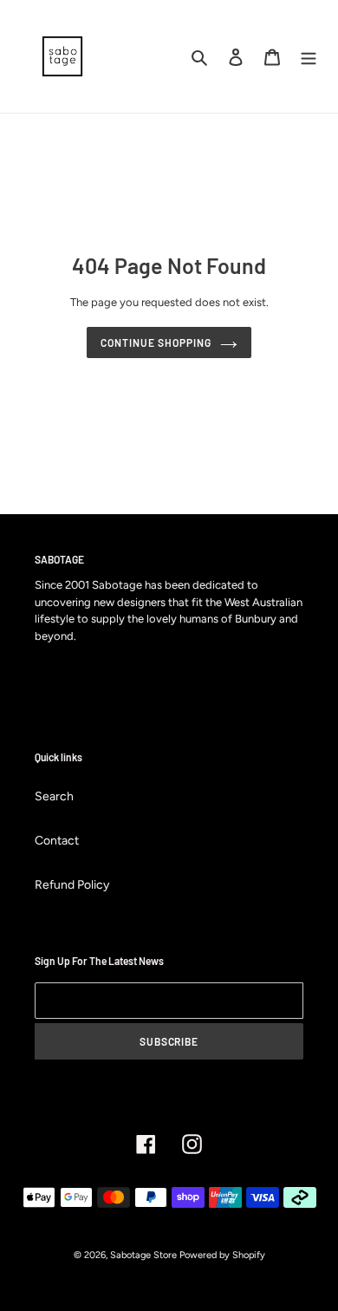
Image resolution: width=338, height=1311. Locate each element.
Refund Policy (72, 884)
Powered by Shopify (222, 1255)
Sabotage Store (143, 1255)
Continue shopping (156, 342)
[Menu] (308, 56)
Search (54, 796)
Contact (57, 840)
